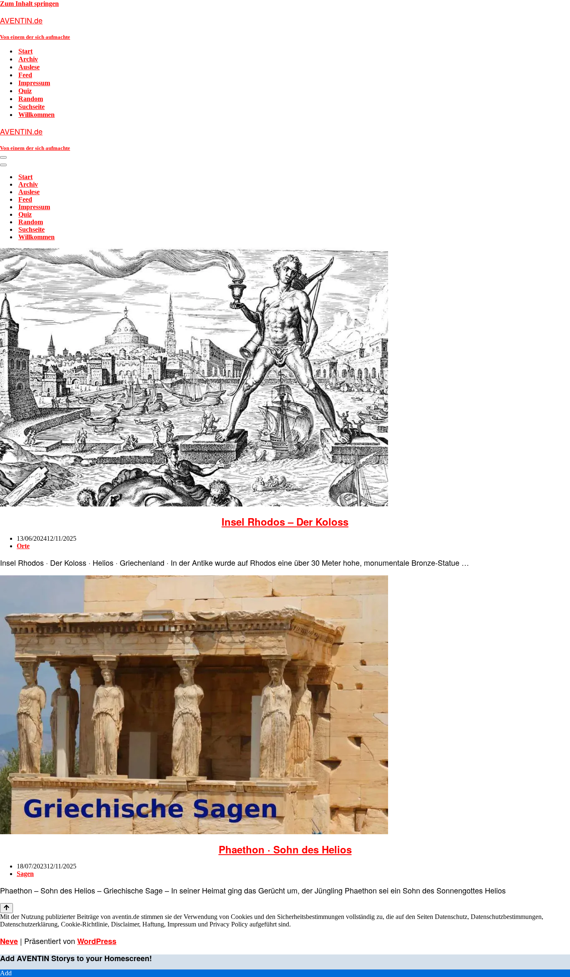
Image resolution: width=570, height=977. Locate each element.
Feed (25, 74)
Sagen (25, 873)
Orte (23, 545)
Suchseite (31, 106)
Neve (9, 941)
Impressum (34, 82)
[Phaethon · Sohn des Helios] (194, 831)
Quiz (25, 90)
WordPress (96, 941)
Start (25, 51)
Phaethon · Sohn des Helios (285, 849)
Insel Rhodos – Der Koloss (285, 521)
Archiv (28, 59)
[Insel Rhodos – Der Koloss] (194, 504)
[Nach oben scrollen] (6, 908)
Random (30, 98)
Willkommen (36, 114)
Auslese (29, 67)
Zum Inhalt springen (29, 3)
